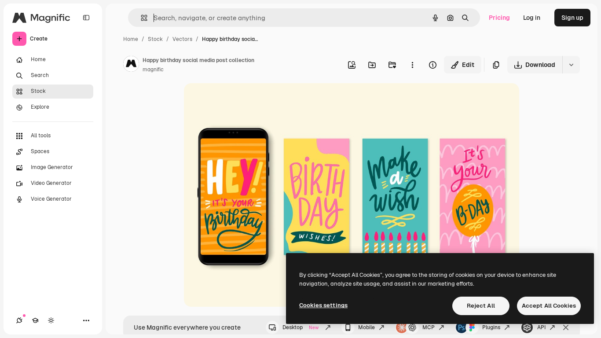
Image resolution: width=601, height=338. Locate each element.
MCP (428, 327)
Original (240, 100)
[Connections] (19, 320)
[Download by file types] (571, 64)
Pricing (499, 18)
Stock (155, 39)
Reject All (481, 305)
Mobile (366, 327)
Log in (531, 18)
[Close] (565, 327)
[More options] (412, 64)
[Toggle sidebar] (86, 18)
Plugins (491, 327)
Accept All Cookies (549, 305)
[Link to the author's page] (131, 65)
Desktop (300, 327)
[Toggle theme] (51, 320)
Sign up (572, 18)
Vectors (182, 39)
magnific (153, 69)
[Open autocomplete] (140, 18)
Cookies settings (323, 305)
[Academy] (35, 320)
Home (130, 39)
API (541, 327)
